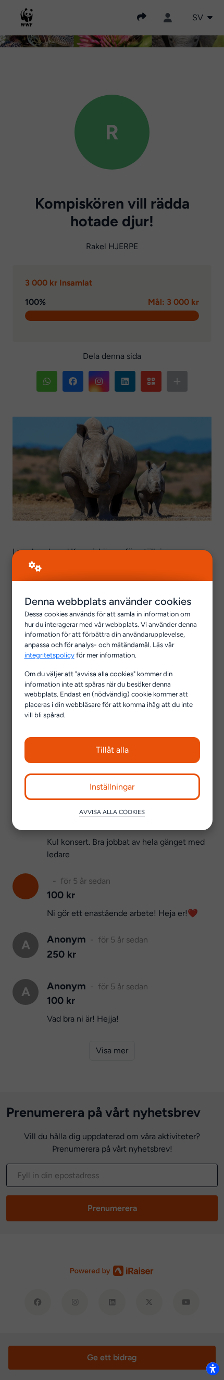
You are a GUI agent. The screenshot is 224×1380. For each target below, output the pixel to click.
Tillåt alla (112, 750)
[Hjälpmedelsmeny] (212, 1368)
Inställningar (112, 787)
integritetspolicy (49, 655)
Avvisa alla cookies (112, 812)
